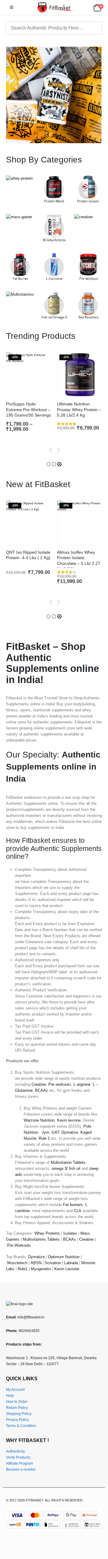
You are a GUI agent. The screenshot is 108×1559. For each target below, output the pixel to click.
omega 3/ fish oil (66, 1168)
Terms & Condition (21, 1426)
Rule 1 (44, 1138)
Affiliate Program (19, 1463)
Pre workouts (59, 1084)
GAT (55, 1132)
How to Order (17, 1401)
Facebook (11, 1544)
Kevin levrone (69, 1120)
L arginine (82, 1084)
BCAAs (41, 1090)
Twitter (22, 1544)
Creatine (39, 1084)
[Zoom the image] (19, 178)
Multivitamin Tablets (68, 1162)
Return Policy (17, 1407)
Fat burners (73, 1204)
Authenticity (15, 1451)
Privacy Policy (17, 1420)
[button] (11, 7)
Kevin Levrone (66, 1269)
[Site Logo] (54, 7)
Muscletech (17, 1263)
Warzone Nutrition (39, 1120)
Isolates (70, 1233)
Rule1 (23, 1269)
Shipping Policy (19, 1414)
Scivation (53, 1263)
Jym (45, 1132)
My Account (15, 1389)
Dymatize (70, 1132)
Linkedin (33, 1544)
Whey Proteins (47, 1233)
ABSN (36, 1263)
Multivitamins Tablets (41, 1239)
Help (10, 1395)
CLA (77, 1210)
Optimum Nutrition (64, 1257)
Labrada (71, 1263)
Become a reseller (21, 1469)
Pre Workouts (19, 1245)
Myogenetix (41, 1269)
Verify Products (18, 1457)
